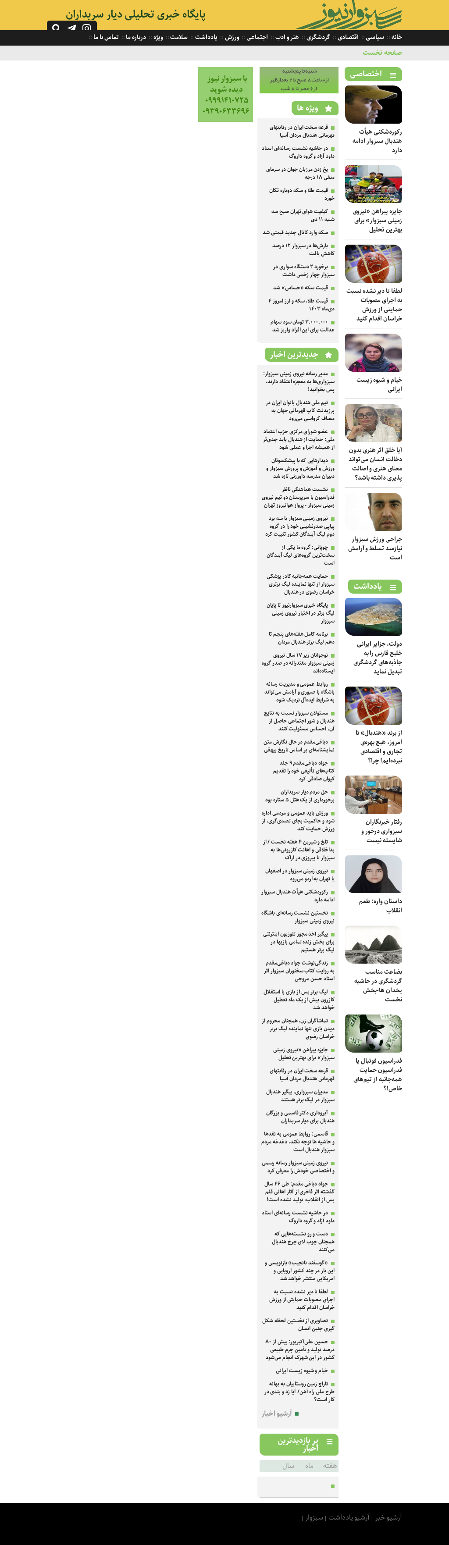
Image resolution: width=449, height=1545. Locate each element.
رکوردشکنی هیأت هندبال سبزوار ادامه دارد (377, 141)
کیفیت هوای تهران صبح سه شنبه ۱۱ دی (303, 215)
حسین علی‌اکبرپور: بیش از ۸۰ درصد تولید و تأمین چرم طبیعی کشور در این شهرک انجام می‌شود (300, 1349)
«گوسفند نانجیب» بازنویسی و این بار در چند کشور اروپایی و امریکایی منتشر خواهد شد (300, 1270)
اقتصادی (347, 37)
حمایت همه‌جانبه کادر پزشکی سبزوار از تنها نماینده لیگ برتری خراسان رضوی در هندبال (301, 584)
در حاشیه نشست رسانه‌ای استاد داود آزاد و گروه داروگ (298, 152)
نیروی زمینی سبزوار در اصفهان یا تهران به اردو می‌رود (300, 874)
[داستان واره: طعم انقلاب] (373, 891)
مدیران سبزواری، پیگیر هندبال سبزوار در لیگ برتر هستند (300, 1095)
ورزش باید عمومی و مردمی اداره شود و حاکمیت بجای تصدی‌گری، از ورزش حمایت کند (298, 820)
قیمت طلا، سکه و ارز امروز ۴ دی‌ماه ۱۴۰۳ (301, 304)
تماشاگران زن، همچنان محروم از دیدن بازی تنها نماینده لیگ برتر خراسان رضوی (298, 1028)
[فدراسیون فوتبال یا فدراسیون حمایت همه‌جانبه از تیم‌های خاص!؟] (373, 1051)
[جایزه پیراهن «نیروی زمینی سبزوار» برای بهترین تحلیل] (373, 201)
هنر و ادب (286, 37)
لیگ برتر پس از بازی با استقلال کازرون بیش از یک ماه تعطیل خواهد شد (299, 999)
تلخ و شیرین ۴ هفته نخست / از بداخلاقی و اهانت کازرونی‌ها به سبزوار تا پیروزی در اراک (299, 849)
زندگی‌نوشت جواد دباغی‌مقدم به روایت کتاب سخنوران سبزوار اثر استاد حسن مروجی (299, 970)
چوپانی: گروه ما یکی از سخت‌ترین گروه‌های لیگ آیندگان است (301, 555)
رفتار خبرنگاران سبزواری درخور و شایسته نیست (381, 831)
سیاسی (375, 37)
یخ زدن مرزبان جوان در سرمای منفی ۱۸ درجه (300, 173)
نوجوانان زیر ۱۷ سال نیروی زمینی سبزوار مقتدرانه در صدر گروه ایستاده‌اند (298, 663)
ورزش (231, 37)
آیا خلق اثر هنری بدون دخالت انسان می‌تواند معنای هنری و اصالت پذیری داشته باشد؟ (375, 464)
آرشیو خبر (388, 1518)
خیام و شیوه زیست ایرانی (379, 385)
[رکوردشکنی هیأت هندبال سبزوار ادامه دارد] (373, 122)
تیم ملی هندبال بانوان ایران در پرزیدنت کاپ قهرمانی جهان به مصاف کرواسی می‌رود (300, 410)
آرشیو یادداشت (349, 1518)
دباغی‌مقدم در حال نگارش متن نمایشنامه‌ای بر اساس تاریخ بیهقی (299, 746)
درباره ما (135, 37)
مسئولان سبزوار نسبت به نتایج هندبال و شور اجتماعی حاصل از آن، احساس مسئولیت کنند (299, 720)
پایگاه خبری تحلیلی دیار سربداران (136, 14)
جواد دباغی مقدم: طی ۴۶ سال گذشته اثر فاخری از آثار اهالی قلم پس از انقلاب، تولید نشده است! (299, 1191)
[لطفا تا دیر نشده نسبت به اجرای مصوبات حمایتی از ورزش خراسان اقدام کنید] (373, 281)
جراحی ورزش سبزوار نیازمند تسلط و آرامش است (375, 548)
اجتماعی (256, 37)
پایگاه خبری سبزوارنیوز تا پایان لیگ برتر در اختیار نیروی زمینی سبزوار (301, 613)
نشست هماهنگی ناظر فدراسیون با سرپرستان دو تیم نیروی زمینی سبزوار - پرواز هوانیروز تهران (298, 497)
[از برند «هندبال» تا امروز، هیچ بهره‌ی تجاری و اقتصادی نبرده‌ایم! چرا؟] (373, 723)
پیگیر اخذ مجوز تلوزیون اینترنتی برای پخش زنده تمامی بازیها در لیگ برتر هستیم (299, 941)
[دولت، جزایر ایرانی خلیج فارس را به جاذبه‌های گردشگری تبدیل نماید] (373, 634)
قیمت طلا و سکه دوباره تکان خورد (302, 194)
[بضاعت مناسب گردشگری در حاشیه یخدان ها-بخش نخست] (373, 962)
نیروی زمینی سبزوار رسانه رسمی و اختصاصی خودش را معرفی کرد (298, 1166)
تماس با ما (105, 37)
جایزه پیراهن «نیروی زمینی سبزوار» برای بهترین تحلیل (377, 220)
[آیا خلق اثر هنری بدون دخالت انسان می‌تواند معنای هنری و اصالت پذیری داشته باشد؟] (373, 440)
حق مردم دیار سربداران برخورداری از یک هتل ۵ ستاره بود (300, 796)
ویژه (157, 37)
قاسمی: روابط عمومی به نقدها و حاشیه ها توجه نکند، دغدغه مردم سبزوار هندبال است (298, 1141)
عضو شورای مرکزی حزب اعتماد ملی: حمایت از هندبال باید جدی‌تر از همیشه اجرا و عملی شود (299, 439)
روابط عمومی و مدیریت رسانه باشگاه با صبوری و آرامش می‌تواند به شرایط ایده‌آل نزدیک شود (299, 692)
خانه (396, 37)
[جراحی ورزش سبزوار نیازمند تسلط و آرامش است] (373, 529)
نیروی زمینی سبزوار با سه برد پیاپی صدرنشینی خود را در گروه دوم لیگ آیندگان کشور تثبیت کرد (300, 526)
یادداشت (205, 37)
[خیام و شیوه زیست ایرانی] (373, 370)
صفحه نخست (382, 53)
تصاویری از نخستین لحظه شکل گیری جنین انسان (298, 1324)
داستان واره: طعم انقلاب (380, 906)
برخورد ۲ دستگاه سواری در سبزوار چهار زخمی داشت (304, 270)
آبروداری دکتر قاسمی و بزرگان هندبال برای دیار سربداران (300, 1116)
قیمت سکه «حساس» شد (300, 287)
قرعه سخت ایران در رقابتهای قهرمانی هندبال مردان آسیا (302, 131)
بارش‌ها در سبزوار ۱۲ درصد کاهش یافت (303, 249)
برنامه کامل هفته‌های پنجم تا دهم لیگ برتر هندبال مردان (302, 638)
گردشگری (317, 37)
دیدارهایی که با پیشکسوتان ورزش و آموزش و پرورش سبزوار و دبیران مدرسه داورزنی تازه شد (300, 468)
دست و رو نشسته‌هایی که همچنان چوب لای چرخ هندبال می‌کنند (303, 1241)
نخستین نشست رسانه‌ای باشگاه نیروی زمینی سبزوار (298, 917)
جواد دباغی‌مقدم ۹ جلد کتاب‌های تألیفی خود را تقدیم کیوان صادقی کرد (304, 770)
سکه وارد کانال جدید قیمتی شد (295, 232)
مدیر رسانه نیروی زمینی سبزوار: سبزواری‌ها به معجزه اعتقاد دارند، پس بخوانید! (299, 381)
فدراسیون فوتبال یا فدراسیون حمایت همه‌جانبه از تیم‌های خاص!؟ (377, 1075)
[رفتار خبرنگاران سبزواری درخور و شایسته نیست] (373, 812)
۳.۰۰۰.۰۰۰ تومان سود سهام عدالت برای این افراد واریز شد (303, 326)
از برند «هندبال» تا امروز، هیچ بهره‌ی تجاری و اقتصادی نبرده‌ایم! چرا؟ (379, 747)
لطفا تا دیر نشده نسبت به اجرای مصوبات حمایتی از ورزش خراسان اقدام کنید (374, 305)
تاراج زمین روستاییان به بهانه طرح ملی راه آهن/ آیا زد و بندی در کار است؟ (299, 1391)
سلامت (178, 37)
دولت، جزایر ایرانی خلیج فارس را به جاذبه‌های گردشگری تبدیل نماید (377, 658)
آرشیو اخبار (276, 1414)
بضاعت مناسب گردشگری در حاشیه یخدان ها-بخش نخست (378, 986)
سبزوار (314, 1518)
